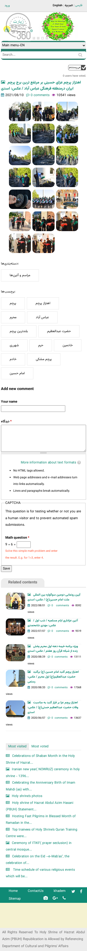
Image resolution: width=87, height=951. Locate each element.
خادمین (68, 345)
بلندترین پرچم (19, 331)
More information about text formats (48, 462)
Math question (17, 537)
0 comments (40, 95)
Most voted (40, 746)
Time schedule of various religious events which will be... (40, 873)
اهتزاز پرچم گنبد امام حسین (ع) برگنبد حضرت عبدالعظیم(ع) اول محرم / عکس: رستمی (53, 677)
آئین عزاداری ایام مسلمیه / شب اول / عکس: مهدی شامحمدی (53, 623)
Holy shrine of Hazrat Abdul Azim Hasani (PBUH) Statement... (39, 806)
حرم (40, 345)
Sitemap (15, 898)
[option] (58, 26)
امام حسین (17, 373)
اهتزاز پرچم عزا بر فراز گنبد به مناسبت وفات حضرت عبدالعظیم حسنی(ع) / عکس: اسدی (53, 707)
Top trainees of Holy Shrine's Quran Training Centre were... (41, 833)
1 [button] (33, 38)
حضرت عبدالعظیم (59, 331)
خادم (13, 359)
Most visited (17, 746)
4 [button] (46, 38)
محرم (13, 317)
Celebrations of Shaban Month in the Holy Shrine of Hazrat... (40, 759)
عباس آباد (42, 317)
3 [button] (42, 38)
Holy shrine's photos (27, 796)
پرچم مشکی (44, 359)
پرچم (13, 303)
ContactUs (36, 891)
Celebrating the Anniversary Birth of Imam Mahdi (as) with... (40, 786)
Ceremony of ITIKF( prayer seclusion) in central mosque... (39, 846)
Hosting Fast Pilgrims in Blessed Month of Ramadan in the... (41, 820)
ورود (7, 5)
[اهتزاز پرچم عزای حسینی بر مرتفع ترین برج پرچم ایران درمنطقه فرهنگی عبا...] (20, 111)
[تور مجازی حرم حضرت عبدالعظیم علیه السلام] (19, 39)
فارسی (78, 5)
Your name (9, 401)
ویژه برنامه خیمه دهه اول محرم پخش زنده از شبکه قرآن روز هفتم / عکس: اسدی (53, 649)
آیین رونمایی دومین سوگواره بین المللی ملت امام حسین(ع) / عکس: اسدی (54, 597)
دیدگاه (6, 421)
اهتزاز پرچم (43, 303)
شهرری (14, 345)
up (77, 67)
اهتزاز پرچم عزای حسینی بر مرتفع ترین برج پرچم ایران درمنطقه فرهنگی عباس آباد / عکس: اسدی (41, 86)
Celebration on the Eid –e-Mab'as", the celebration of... (37, 860)
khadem (59, 891)
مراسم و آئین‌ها (20, 275)
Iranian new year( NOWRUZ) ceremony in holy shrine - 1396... (43, 773)
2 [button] (38, 38)
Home (13, 891)
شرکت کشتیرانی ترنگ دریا (17, 923)
